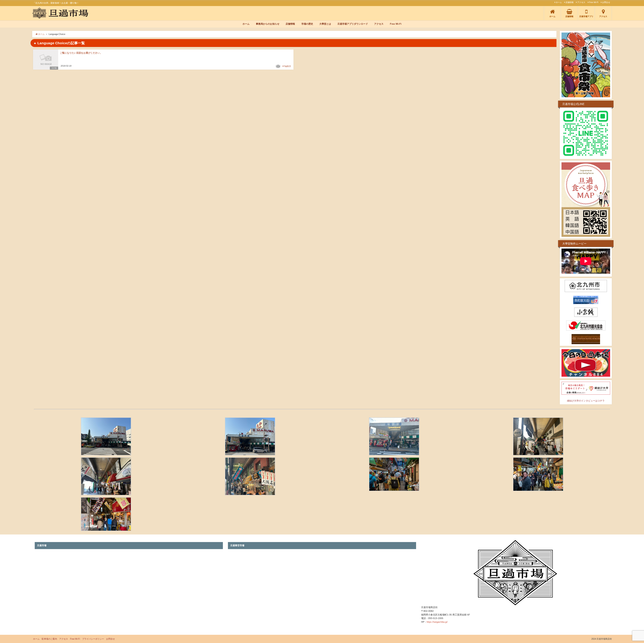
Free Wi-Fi (593, 2)
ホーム (559, 2)
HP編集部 (286, 66)
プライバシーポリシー (93, 639)
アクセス (581, 2)
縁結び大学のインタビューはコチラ (586, 400)
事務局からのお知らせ (267, 24)
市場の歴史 (307, 24)
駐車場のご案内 (49, 639)
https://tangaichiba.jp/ (437, 622)
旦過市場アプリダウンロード (352, 24)
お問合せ (606, 2)
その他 (54, 68)
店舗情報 (570, 2)
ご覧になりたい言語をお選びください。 (81, 53)
